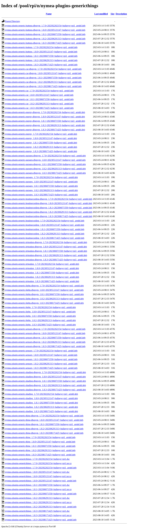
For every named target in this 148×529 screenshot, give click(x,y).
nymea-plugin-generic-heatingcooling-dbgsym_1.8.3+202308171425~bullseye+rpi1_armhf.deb (48, 216)
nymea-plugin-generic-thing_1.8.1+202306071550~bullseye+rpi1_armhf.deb (40, 446)
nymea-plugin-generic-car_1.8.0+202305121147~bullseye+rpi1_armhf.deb (39, 95)
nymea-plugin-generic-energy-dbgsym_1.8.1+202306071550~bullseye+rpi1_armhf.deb (45, 121)
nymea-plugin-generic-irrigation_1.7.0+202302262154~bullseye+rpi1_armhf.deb (42, 264)
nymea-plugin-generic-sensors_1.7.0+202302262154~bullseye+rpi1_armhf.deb (41, 350)
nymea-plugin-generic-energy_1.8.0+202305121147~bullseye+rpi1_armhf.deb (41, 138)
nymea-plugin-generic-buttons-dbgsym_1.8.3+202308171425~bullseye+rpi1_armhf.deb (45, 43)
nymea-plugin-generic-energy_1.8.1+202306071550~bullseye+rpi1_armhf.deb (41, 142)
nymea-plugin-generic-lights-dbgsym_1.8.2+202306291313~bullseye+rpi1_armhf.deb (44, 298)
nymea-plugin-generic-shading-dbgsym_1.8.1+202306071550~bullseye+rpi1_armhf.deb (45, 381)
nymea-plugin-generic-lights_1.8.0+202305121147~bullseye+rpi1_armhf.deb (40, 311)
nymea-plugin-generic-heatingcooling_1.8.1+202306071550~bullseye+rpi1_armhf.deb (44, 229)
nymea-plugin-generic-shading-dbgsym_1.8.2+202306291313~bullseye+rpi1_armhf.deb (45, 385)
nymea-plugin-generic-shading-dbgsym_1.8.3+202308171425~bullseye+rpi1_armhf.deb (45, 389)
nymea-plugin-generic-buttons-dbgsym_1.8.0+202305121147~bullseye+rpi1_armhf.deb (45, 30)
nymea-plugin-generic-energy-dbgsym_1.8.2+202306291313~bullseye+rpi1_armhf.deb (45, 125)
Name (49, 14)
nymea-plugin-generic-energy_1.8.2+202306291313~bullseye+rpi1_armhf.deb (41, 147)
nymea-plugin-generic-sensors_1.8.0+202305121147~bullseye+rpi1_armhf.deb (41, 355)
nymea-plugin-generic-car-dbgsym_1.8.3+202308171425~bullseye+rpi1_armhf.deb (43, 86)
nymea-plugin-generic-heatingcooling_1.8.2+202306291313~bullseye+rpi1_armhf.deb (44, 233)
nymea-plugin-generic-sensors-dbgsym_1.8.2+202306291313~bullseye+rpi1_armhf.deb (45, 342)
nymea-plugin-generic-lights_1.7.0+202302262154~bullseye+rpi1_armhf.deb (40, 307)
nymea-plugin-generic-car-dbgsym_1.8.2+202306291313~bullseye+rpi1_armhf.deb (43, 82)
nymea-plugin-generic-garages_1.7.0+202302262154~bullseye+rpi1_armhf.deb (41, 177)
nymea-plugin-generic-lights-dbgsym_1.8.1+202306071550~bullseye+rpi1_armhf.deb (44, 294)
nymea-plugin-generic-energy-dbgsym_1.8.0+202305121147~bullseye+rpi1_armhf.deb (45, 116)
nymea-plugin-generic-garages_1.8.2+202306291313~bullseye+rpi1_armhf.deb (41, 190)
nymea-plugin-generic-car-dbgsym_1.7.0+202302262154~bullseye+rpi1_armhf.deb (43, 69)
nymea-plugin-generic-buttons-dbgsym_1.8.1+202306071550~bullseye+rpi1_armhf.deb (45, 34)
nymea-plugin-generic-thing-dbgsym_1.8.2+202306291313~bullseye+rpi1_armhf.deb (44, 428)
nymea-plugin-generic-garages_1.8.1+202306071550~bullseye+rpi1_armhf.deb (41, 186)
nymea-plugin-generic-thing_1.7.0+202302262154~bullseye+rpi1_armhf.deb (40, 437)
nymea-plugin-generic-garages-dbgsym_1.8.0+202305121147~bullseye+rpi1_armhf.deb (45, 160)
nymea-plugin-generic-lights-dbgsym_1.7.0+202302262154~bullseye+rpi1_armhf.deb (44, 285)
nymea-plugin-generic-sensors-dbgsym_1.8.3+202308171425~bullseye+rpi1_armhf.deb (45, 346)
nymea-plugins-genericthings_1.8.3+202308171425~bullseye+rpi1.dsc (37, 511)
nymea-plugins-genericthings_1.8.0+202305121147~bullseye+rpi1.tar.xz (38, 476)
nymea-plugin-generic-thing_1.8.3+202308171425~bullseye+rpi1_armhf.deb (40, 454)
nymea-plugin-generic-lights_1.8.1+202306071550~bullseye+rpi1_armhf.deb (40, 316)
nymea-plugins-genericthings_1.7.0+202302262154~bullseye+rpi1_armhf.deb (40, 467)
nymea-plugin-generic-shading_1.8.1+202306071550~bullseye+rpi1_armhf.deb (41, 402)
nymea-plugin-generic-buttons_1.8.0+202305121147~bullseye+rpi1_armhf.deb (41, 51)
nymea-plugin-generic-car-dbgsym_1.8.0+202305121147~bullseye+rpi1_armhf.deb (43, 73)
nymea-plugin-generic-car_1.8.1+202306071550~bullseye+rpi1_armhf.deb (39, 99)
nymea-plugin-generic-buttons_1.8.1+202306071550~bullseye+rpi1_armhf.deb (41, 56)
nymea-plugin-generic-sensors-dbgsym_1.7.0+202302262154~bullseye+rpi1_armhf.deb (45, 329)
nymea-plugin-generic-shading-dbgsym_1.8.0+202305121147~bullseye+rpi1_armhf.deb (45, 376)
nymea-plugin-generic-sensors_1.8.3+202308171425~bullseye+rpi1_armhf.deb (41, 368)
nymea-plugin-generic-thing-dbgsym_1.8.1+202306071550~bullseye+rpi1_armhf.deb (44, 424)
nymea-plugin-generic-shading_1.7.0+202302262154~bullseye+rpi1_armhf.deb (41, 394)
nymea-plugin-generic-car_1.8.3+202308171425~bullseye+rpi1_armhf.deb (39, 108)
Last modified (101, 14)
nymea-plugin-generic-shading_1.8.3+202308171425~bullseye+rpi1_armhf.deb (41, 411)
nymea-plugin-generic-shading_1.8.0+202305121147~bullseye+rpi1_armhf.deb (41, 398)
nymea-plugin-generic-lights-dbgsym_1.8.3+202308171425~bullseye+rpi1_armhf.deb (44, 303)
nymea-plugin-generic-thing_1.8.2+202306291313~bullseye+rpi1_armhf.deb (40, 450)
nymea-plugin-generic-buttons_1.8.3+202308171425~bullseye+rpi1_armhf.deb (41, 64)
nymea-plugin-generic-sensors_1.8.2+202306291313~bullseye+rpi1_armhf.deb (41, 363)
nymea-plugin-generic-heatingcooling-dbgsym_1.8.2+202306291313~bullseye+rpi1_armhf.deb (48, 212)
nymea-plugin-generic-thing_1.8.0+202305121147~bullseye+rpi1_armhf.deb (40, 441)
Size (112, 14)
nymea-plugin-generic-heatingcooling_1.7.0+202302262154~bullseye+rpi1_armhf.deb (44, 220)
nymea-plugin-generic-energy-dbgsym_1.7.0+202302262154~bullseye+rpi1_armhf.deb (45, 112)
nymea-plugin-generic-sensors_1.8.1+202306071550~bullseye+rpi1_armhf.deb (41, 359)
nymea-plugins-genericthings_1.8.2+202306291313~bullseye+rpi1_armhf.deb (40, 506)
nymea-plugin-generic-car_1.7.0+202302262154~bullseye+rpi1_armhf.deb (39, 90)
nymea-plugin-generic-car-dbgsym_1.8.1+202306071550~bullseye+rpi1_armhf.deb (43, 77)
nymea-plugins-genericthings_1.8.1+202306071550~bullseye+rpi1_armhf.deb (40, 493)
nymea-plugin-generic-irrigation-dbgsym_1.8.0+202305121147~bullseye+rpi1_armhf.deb (46, 246)
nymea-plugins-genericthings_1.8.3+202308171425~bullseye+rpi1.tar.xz (38, 515)
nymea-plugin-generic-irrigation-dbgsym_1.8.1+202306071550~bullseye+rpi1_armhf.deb (46, 251)
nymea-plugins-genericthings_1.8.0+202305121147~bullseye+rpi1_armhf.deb (40, 480)
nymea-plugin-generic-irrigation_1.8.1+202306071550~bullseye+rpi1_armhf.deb (42, 272)
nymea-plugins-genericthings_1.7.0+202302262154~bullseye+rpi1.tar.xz (38, 463)
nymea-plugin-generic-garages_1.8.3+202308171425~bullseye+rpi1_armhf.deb (41, 194)
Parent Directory (12, 21)
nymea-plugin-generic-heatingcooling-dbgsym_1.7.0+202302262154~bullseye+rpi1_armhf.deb (48, 199)
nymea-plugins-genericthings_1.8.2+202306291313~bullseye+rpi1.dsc (37, 498)
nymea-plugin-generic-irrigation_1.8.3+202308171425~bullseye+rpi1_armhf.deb (42, 281)
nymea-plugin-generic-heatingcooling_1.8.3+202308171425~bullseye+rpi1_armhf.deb (44, 238)
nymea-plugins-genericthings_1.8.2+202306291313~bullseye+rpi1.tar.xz (38, 502)
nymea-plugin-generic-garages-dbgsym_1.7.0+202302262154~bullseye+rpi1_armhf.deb (45, 155)
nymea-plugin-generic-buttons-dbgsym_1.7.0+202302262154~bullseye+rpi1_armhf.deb (45, 25)
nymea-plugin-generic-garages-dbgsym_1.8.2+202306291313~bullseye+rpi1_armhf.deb (45, 168)
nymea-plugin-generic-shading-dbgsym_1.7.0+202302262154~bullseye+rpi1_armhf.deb (45, 372)
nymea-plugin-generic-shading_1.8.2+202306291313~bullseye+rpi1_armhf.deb (41, 407)
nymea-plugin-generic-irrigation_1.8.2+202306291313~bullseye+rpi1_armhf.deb (42, 277)
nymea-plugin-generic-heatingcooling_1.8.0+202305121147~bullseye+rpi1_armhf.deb (44, 225)
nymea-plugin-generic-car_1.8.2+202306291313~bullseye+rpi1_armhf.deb (39, 103)
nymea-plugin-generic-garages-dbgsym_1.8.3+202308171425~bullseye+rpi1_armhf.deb (45, 173)
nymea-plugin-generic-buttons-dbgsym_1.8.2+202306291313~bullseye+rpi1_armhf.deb (45, 38)
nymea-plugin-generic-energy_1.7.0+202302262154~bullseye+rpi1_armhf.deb (41, 134)
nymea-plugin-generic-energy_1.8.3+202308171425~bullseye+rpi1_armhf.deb (41, 151)
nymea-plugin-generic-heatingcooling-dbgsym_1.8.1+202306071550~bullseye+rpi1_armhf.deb (48, 207)
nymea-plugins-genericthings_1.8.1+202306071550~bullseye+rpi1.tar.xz (38, 489)
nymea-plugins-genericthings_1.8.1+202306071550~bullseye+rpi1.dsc (37, 485)
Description (121, 14)
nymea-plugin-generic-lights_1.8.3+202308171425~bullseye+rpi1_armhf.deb (40, 324)
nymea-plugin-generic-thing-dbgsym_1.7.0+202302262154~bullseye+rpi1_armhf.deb (44, 415)
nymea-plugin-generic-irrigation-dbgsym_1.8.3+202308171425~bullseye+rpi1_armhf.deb (46, 259)
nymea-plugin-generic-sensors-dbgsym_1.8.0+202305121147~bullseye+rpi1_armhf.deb (45, 333)
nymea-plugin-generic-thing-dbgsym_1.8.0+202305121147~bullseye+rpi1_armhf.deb (44, 420)
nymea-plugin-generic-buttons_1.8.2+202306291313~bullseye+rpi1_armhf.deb (41, 60)
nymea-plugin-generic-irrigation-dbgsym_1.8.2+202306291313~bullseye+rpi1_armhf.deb (46, 255)
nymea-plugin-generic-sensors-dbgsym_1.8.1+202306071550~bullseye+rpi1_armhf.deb (45, 337)
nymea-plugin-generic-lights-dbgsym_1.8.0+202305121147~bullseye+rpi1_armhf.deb (44, 290)
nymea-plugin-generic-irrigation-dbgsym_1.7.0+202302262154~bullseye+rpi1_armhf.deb (46, 242)
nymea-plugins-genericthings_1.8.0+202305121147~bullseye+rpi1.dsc (37, 472)
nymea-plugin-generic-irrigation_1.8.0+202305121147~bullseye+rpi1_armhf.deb (42, 268)
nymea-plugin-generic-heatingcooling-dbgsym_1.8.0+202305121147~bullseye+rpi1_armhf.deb (48, 203)
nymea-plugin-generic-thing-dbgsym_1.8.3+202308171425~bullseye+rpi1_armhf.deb (44, 433)
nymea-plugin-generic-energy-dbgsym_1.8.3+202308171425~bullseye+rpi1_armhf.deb (45, 129)
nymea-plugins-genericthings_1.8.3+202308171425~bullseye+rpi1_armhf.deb (40, 519)
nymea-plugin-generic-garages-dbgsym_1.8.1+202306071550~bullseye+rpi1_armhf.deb (45, 164)
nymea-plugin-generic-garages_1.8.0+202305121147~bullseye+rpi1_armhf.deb (41, 181)
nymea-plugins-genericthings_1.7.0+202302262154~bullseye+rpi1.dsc (37, 459)
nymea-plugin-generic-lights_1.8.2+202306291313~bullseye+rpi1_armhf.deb (40, 320)
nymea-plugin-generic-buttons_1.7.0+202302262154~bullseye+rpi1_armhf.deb (41, 47)
